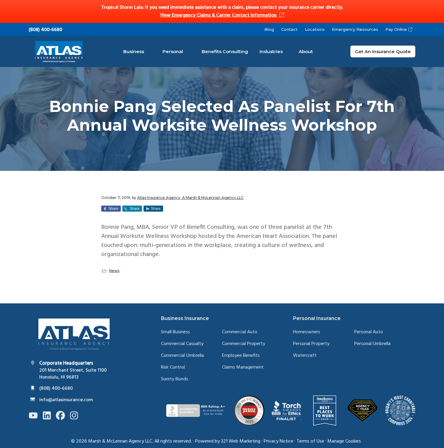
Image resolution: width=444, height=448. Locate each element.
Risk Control (173, 367)
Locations (315, 29)
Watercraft (305, 356)
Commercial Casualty (182, 344)
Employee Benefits (241, 356)
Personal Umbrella (372, 344)
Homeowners (306, 332)
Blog (269, 29)
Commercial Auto (239, 332)
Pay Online (396, 29)
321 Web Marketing (240, 441)
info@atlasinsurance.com (66, 400)
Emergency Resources (355, 29)
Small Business (175, 332)
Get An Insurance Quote (383, 51)
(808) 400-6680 (45, 30)
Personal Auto (368, 332)
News (114, 270)
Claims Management (243, 367)
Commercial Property (243, 344)
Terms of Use (310, 441)
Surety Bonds (174, 379)
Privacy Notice (278, 441)
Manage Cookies (344, 441)
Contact (289, 29)
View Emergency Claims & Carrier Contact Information (219, 15)
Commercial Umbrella (182, 356)
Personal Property (311, 344)
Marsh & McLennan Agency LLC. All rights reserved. (140, 441)
